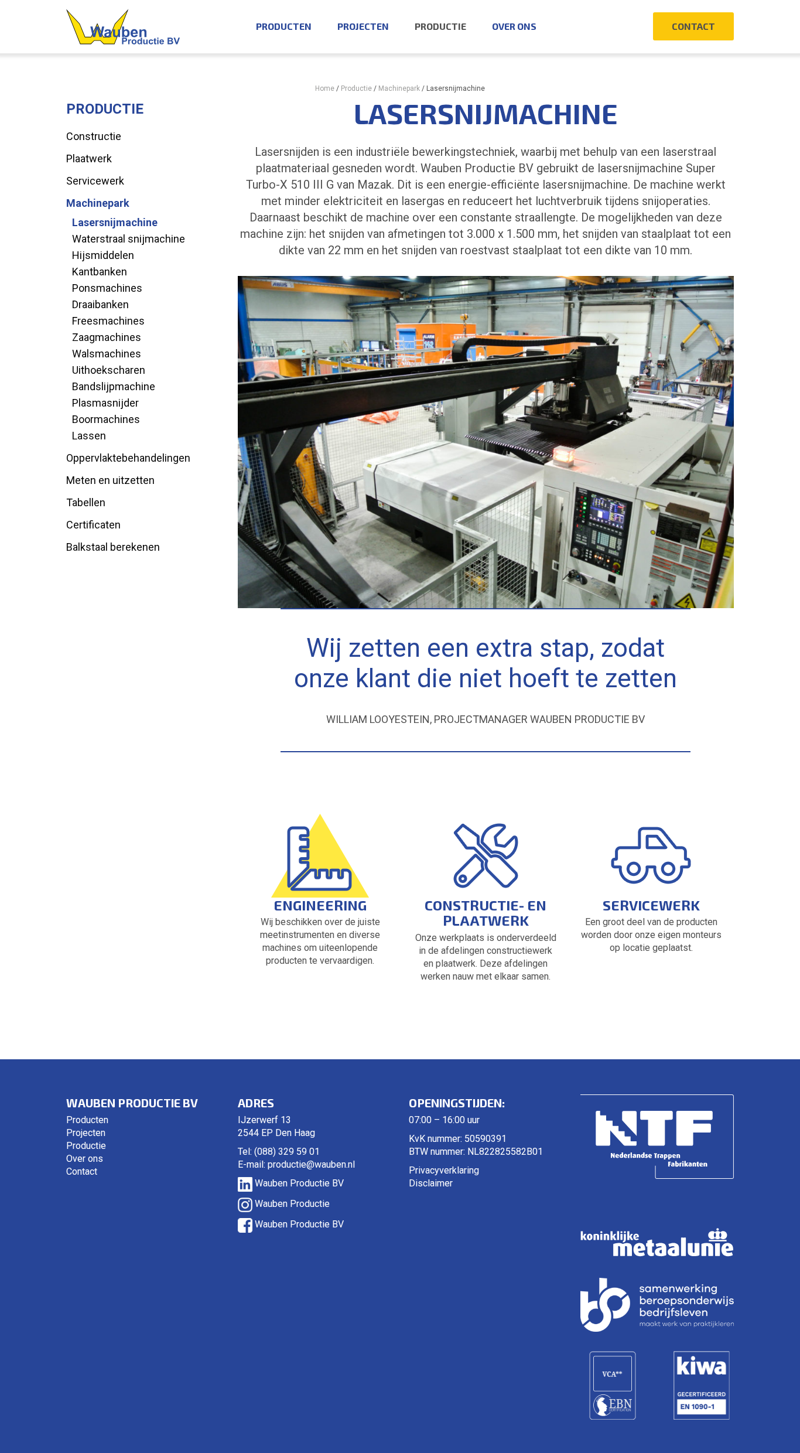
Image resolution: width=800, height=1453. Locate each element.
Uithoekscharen (108, 370)
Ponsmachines (107, 288)
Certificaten (93, 525)
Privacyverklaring (444, 1170)
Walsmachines (106, 353)
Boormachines (106, 419)
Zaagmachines (106, 337)
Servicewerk (95, 181)
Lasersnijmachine (115, 222)
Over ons (514, 26)
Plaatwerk (89, 158)
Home (324, 88)
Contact (693, 26)
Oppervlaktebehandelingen (128, 458)
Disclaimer (431, 1183)
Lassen (89, 435)
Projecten (363, 26)
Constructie (93, 136)
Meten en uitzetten (110, 480)
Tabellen (85, 502)
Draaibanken (100, 304)
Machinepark (399, 88)
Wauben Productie (291, 1203)
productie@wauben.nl (311, 1164)
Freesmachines (108, 321)
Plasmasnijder (105, 403)
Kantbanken (99, 271)
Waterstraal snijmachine (128, 239)
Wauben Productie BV (298, 1183)
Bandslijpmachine (113, 386)
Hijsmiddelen (103, 255)
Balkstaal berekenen (113, 547)
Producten (284, 26)
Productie (440, 26)
